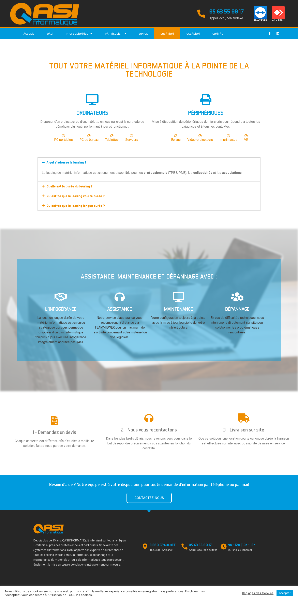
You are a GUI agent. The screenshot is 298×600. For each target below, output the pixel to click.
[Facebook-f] (269, 34)
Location (167, 33)
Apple (143, 33)
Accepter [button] (284, 593)
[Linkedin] (278, 34)
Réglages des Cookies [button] (257, 593)
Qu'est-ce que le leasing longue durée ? (76, 206)
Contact (218, 33)
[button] (149, 498)
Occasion (193, 33)
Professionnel (77, 33)
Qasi (50, 33)
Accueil (29, 33)
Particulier (113, 33)
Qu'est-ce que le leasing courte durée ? (76, 196)
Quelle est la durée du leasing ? (70, 186)
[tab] (149, 162)
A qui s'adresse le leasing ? (67, 162)
